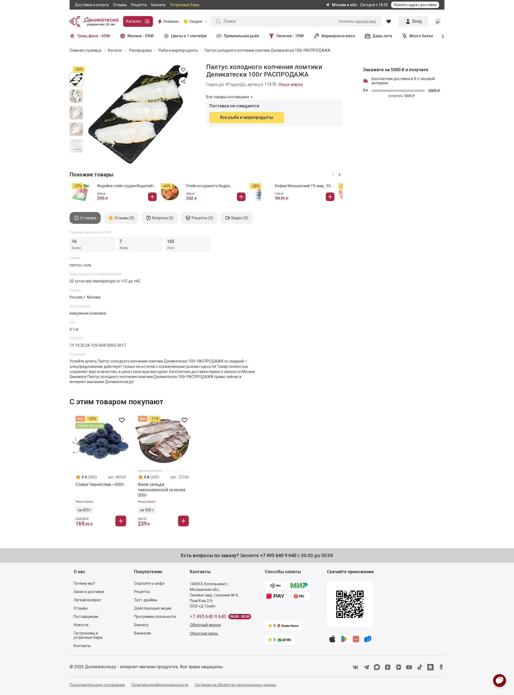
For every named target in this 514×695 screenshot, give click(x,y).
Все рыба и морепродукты (246, 117)
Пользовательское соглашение (97, 685)
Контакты (82, 646)
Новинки (171, 21)
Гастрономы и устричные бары (88, 635)
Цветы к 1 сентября (189, 36)
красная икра (366, 21)
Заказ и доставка (89, 592)
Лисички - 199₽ (290, 36)
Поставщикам (86, 616)
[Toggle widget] (499, 680)
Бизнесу (158, 5)
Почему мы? (84, 583)
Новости (81, 625)
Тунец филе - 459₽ (93, 36)
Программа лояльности (155, 616)
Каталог (134, 21)
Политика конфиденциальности (159, 685)
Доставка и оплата (92, 5)
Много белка (421, 36)
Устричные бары (184, 5)
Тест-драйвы (145, 600)
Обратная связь (204, 633)
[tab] (85, 218)
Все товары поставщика (227, 97)
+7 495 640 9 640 (208, 616)
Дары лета (382, 36)
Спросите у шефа (149, 583)
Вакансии (142, 633)
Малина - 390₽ (140, 36)
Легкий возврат (87, 600)
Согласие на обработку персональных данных (235, 685)
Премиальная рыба (241, 36)
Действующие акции (152, 608)
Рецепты (139, 5)
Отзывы (120, 5)
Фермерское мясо (338, 36)
